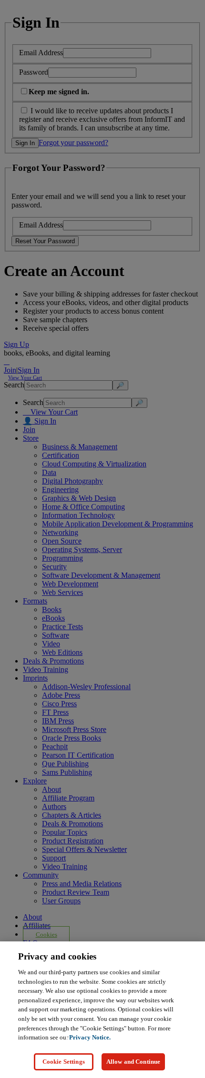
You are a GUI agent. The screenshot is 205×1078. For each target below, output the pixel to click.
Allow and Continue (133, 1061)
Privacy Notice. (90, 1037)
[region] (102, 1009)
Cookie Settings (63, 1061)
